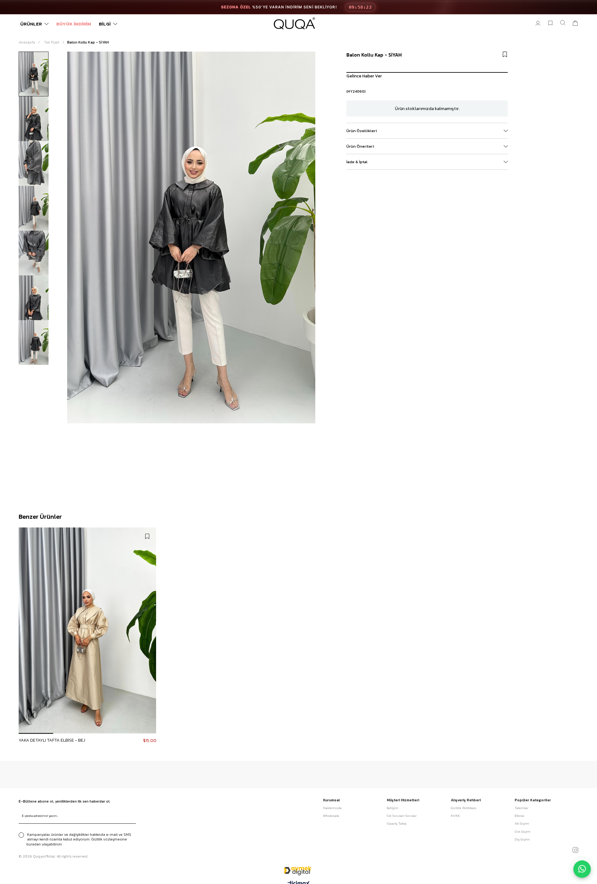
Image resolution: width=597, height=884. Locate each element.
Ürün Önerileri (360, 146)
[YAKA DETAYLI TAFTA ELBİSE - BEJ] (87, 630)
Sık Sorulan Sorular (402, 815)
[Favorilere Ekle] (505, 54)
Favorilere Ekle (147, 536)
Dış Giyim (522, 839)
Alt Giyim (522, 823)
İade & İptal (357, 162)
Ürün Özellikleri (361, 131)
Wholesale (331, 815)
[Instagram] (575, 850)
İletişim (392, 808)
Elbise (519, 815)
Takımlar (521, 808)
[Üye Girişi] (538, 24)
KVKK (455, 815)
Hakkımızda (332, 808)
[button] (36, 733)
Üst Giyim (522, 831)
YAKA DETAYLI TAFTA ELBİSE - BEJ (52, 740)
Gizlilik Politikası (463, 808)
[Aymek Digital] (298, 870)
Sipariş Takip (397, 823)
